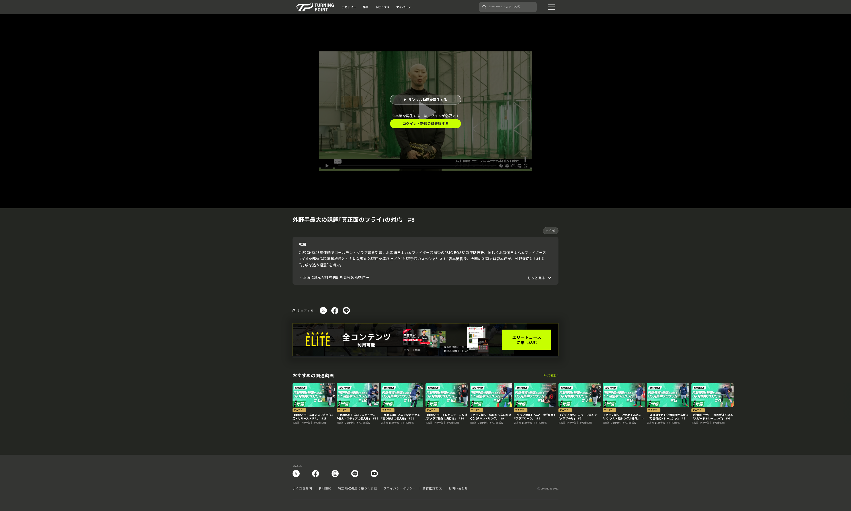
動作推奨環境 (432, 488)
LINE (354, 473)
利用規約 (324, 488)
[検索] (484, 7)
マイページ (403, 7)
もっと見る (536, 278)
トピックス (382, 7)
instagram (335, 473)
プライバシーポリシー (399, 488)
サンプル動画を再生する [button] (427, 99)
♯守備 (551, 230)
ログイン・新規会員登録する (425, 123)
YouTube (374, 473)
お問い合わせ (458, 488)
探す (366, 7)
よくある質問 (302, 488)
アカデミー (349, 7)
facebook (315, 473)
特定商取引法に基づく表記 (357, 488)
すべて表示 (549, 375)
